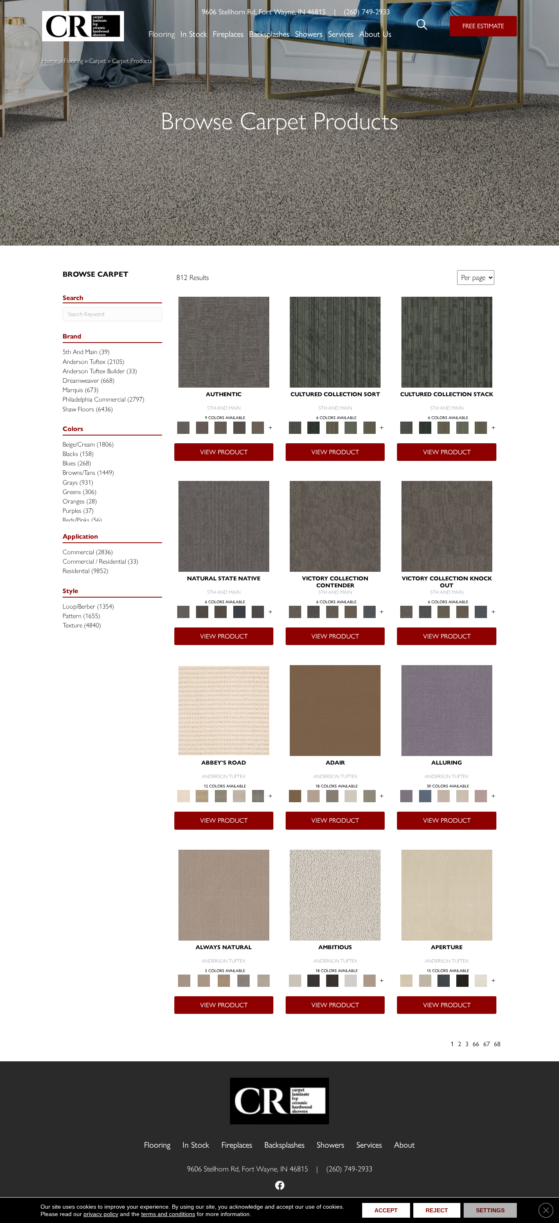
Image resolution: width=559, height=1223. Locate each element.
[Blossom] (481, 795)
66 (476, 1044)
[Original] (258, 611)
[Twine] (263, 980)
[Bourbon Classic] (335, 710)
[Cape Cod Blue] (443, 980)
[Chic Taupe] (239, 795)
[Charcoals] (313, 980)
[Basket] (223, 894)
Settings (490, 1210)
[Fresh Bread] (369, 980)
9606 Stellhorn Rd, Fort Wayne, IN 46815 (264, 11)
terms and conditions (168, 1214)
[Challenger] (335, 526)
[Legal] (239, 427)
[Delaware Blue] (258, 795)
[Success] (369, 611)
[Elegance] (351, 795)
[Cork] (203, 980)
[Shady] (243, 980)
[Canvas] (335, 894)
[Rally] (351, 611)
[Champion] (313, 611)
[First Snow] (481, 980)
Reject (437, 1210)
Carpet (97, 61)
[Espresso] (462, 980)
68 (497, 1044)
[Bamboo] (202, 795)
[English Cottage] (369, 795)
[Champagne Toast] (313, 795)
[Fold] (332, 427)
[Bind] (335, 341)
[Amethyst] (446, 710)
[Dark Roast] (332, 980)
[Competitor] (332, 611)
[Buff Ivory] (446, 894)
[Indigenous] (220, 611)
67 (486, 1044)
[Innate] (239, 611)
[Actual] (223, 341)
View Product (224, 452)
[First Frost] (351, 980)
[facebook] (279, 1186)
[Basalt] (443, 795)
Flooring (73, 61)
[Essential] (202, 611)
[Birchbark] (462, 795)
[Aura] (223, 710)
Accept (386, 1210)
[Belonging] (223, 526)
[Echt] (202, 427)
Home (50, 61)
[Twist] (369, 427)
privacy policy (100, 1214)
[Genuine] (220, 427)
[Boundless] (220, 795)
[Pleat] (351, 427)
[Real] (258, 427)
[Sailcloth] (223, 980)
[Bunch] (313, 427)
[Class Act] (332, 795)
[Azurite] (425, 795)
